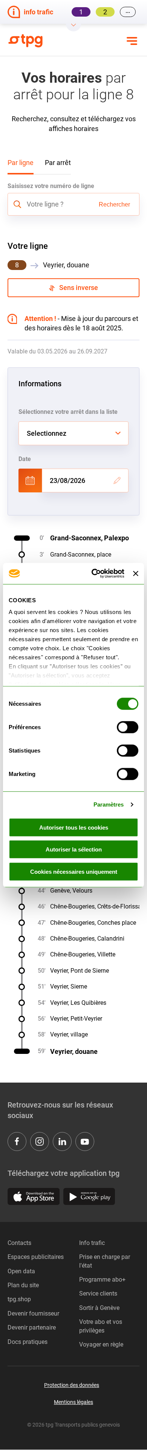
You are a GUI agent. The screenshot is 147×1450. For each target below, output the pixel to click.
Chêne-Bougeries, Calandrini (87, 938)
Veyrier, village (69, 1034)
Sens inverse (76, 288)
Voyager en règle (101, 1344)
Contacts (19, 1242)
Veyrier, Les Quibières (78, 1002)
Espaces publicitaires (36, 1256)
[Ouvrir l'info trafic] (73, 27)
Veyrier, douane (74, 1051)
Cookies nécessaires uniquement (73, 871)
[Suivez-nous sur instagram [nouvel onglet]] (39, 1141)
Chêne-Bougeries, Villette (82, 954)
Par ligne (21, 163)
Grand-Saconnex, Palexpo (89, 538)
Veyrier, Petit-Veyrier (76, 1018)
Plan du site (23, 1285)
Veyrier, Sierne (68, 986)
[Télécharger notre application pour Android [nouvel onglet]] (89, 1196)
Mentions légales (73, 1402)
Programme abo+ (102, 1279)
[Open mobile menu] (131, 40)
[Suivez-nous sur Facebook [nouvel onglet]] (17, 1141)
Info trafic (92, 1242)
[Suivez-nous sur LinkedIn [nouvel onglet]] (62, 1141)
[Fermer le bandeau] (135, 573)
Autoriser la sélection (74, 849)
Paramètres (108, 804)
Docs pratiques (27, 1341)
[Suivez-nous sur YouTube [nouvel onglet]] (84, 1141)
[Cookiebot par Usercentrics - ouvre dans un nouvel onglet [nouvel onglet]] (93, 573)
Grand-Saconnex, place (80, 554)
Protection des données (71, 1385)
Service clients (98, 1293)
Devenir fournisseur (33, 1313)
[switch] (127, 727)
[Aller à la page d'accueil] (30, 40)
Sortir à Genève (99, 1307)
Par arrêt (58, 163)
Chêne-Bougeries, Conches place (93, 922)
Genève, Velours (71, 890)
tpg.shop (19, 1299)
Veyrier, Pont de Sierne (79, 970)
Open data (21, 1271)
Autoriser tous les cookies (73, 827)
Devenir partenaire (32, 1327)
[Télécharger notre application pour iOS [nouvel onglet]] (34, 1196)
